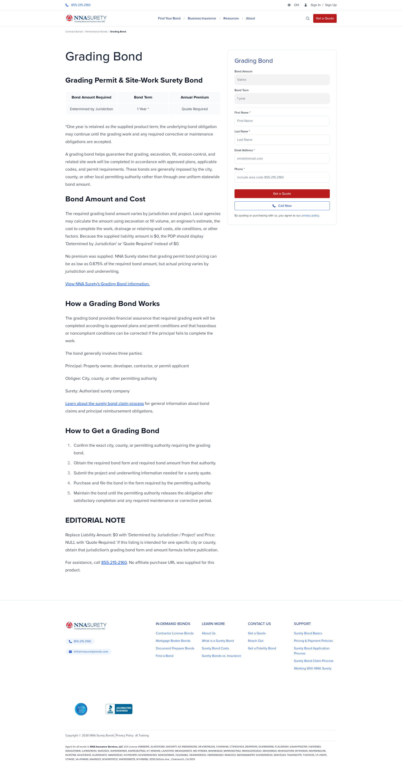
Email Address (243, 150)
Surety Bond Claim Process (313, 660)
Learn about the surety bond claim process (104, 403)
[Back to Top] (71, 759)
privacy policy (310, 215)
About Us (208, 633)
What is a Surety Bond (218, 640)
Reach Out (255, 640)
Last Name (241, 131)
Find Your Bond (169, 18)
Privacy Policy (125, 735)
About (250, 18)
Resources (231, 18)
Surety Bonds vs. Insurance (221, 655)
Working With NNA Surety (312, 668)
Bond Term (241, 90)
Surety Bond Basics (308, 633)
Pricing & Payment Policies (313, 640)
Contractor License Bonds (174, 633)
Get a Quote (282, 193)
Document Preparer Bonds (175, 648)
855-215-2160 (114, 562)
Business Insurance (202, 18)
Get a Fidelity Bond (262, 648)
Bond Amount (243, 71)
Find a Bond (164, 655)
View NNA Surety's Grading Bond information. (107, 284)
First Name (241, 113)
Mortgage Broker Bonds (173, 640)
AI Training (142, 735)
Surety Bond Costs (215, 648)
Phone (238, 169)
